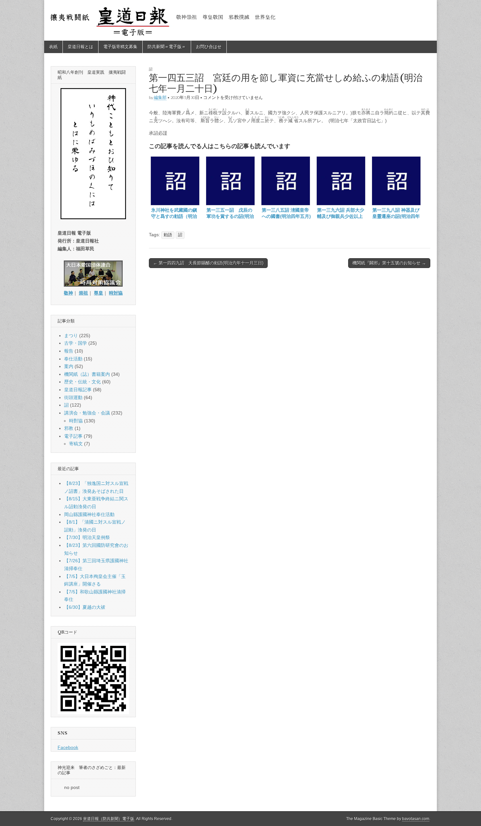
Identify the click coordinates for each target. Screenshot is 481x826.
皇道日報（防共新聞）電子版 (108, 818)
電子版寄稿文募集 (120, 46)
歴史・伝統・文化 (82, 381)
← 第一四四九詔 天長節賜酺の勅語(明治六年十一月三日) (208, 262)
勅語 (168, 235)
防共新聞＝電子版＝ (167, 46)
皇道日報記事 (78, 389)
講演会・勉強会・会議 (87, 412)
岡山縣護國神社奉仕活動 (89, 514)
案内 (68, 366)
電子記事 (73, 436)
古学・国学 (75, 343)
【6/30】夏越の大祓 (84, 607)
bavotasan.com (415, 818)
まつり (71, 335)
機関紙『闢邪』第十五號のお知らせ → (389, 262)
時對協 (76, 420)
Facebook (68, 747)
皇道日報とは (80, 46)
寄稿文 (76, 443)
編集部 (160, 97)
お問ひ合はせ (209, 46)
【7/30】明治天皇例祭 (87, 537)
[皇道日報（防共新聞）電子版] (240, 20)
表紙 (53, 46)
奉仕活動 (73, 358)
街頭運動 (73, 397)
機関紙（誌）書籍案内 (87, 374)
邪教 (68, 428)
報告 (68, 351)
